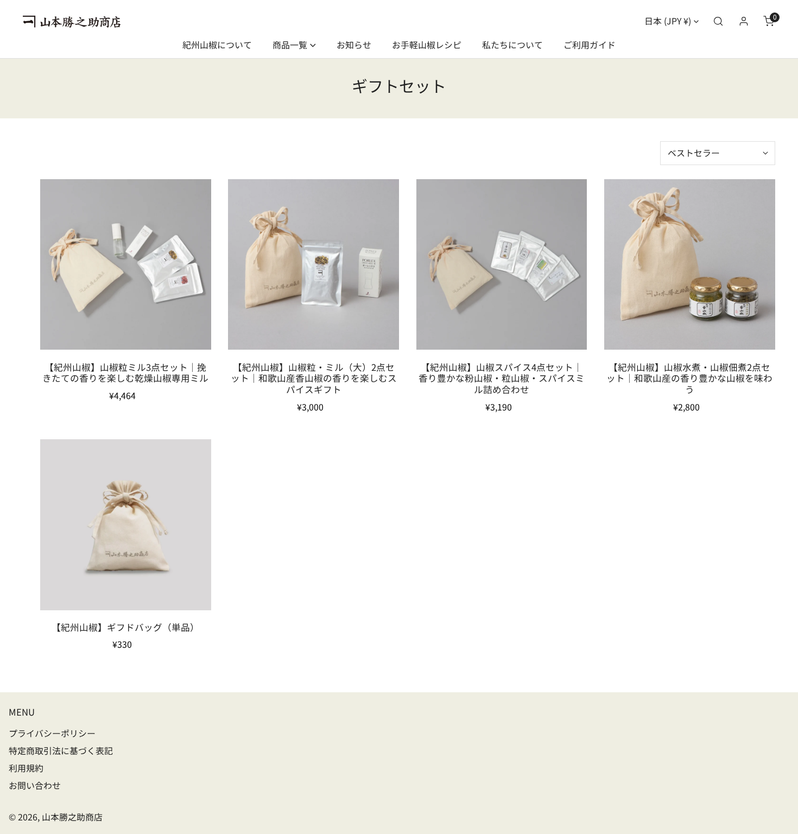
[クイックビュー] (189, 337)
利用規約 (26, 768)
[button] (769, 21)
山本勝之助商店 (72, 817)
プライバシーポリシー (52, 733)
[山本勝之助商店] (72, 21)
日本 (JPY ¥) (667, 21)
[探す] (718, 21)
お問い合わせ (35, 785)
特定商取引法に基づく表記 (61, 750)
